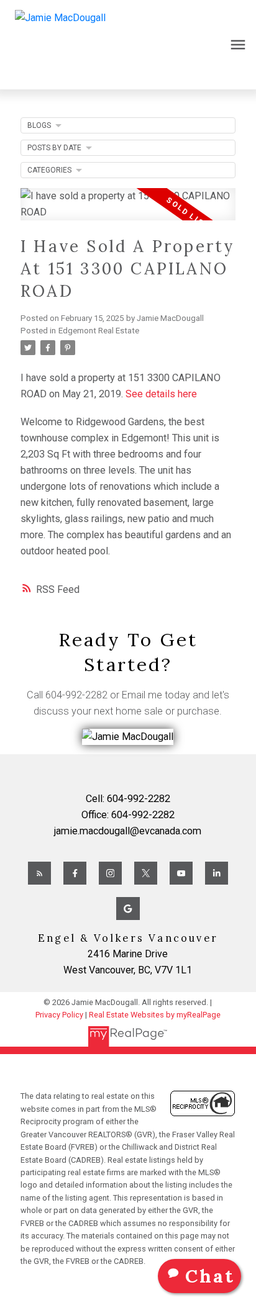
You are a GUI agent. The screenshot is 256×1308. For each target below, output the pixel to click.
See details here (161, 394)
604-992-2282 (76, 695)
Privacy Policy (59, 1014)
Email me (142, 695)
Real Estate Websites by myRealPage (155, 1014)
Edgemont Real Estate (98, 330)
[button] (39, 873)
